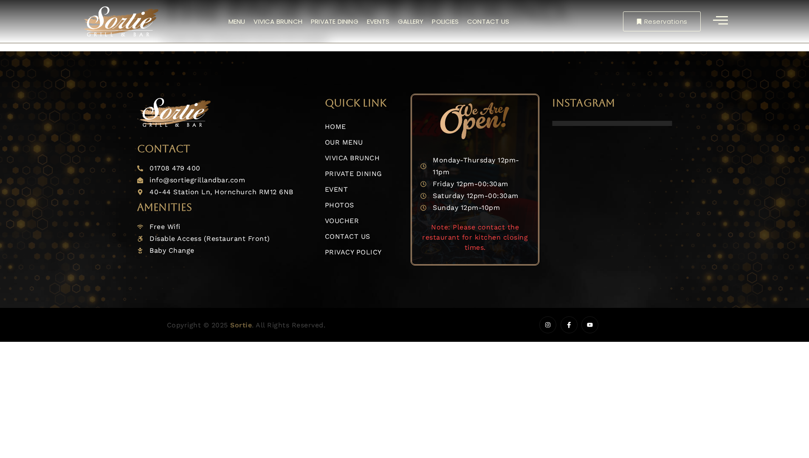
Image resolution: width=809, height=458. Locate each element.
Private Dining (334, 21)
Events (378, 21)
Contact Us (488, 21)
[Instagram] (547, 324)
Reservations (666, 21)
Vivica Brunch (278, 21)
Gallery (410, 21)
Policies (445, 21)
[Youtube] (589, 324)
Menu (236, 21)
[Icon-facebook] (569, 324)
